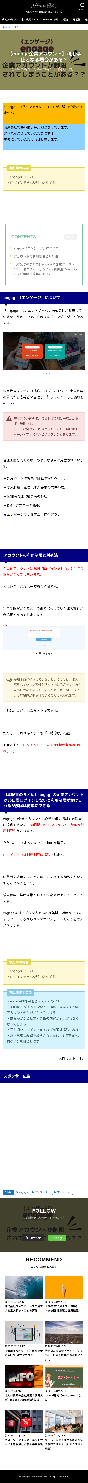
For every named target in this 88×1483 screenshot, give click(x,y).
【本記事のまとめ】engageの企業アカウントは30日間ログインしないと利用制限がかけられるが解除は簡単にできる (46, 269)
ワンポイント (64, 1192)
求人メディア (9, 19)
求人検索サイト (29, 19)
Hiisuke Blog (42, 1476)
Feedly (57, 1238)
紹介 (65, 19)
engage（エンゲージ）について (36, 248)
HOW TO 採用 (51, 19)
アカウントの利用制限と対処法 (36, 256)
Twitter (35, 1238)
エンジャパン (42, 1192)
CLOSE (71, 237)
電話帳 (76, 19)
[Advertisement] (44, 1131)
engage (47, 373)
